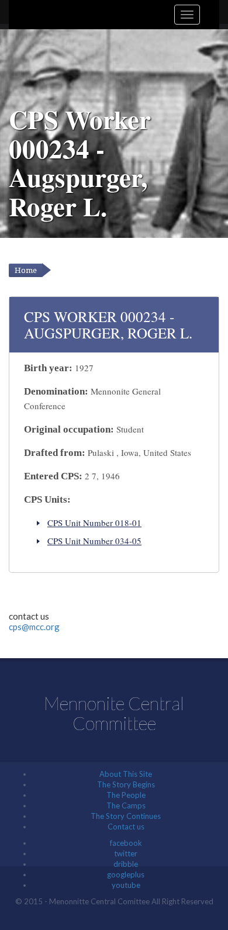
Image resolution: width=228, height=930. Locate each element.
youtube (126, 885)
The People (126, 795)
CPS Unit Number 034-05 (94, 541)
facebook (126, 843)
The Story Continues (126, 816)
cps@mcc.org (34, 626)
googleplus (125, 874)
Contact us (126, 826)
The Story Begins (126, 784)
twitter (125, 853)
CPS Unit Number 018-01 (94, 522)
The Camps (126, 805)
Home (26, 270)
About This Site (125, 774)
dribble (125, 864)
